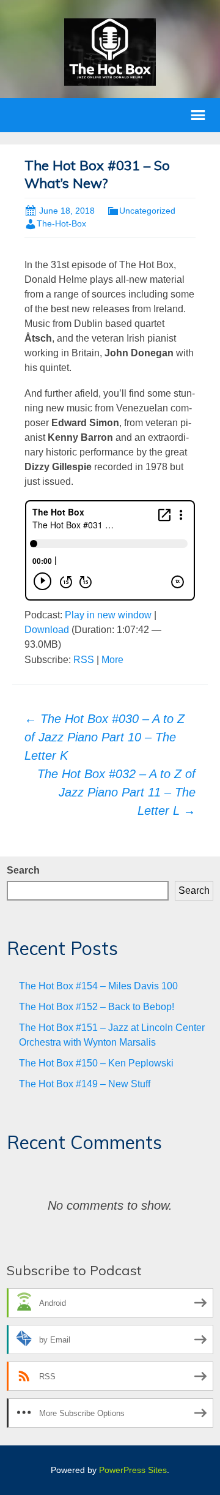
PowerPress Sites (133, 1470)
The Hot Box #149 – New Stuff (84, 1084)
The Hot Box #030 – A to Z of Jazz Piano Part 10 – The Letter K (104, 737)
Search (23, 870)
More (112, 659)
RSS (83, 659)
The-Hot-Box (61, 223)
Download (46, 629)
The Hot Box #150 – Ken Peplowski (96, 1063)
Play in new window (108, 615)
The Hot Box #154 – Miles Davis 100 (98, 986)
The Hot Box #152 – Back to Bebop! (96, 1007)
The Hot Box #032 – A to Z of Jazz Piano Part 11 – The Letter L (116, 792)
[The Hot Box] (110, 51)
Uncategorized (147, 210)
